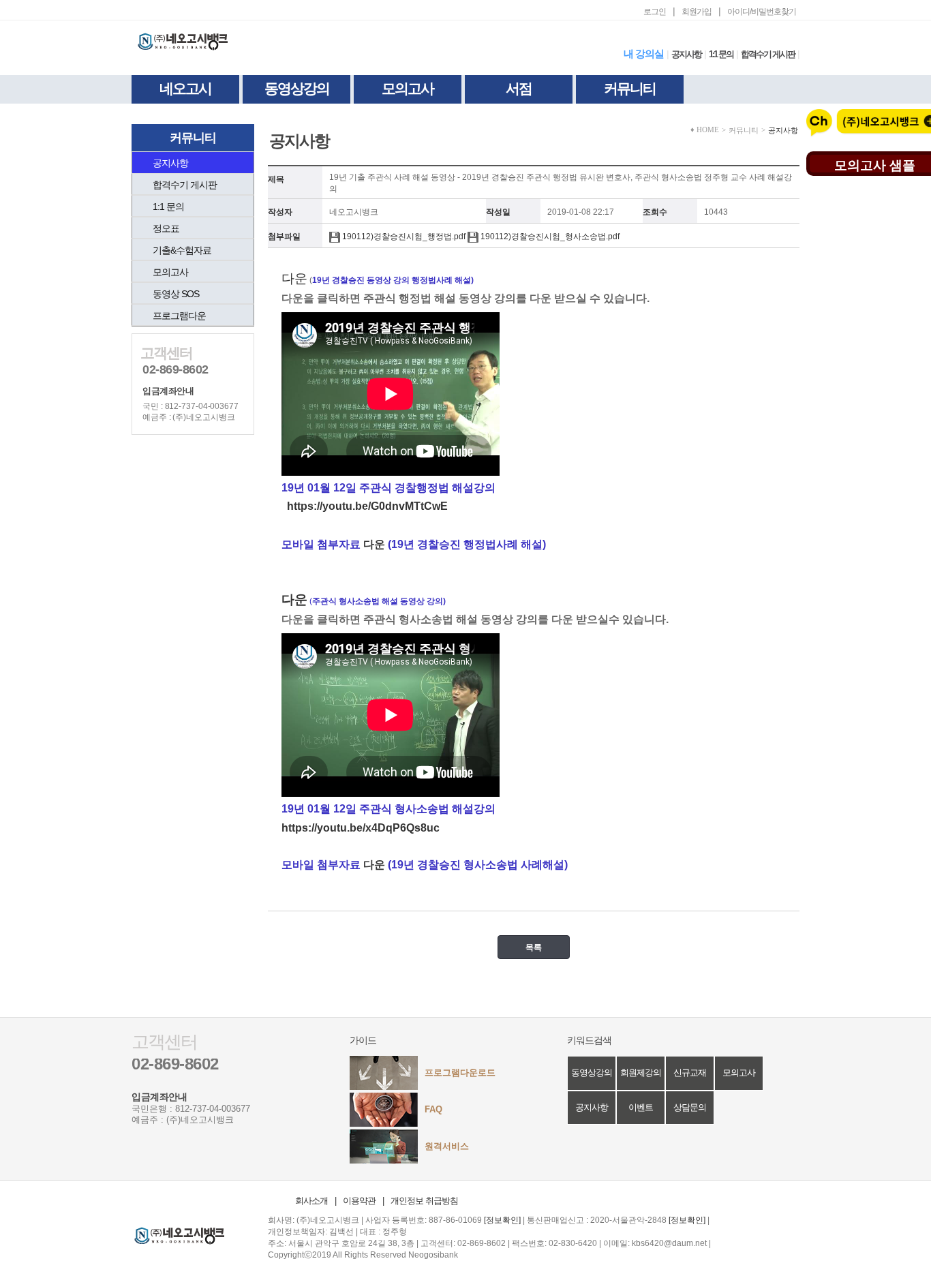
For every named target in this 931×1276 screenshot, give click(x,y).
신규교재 (689, 1072)
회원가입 (697, 11)
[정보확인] (502, 1220)
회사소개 (311, 1201)
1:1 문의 (721, 54)
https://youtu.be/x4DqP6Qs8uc (360, 828)
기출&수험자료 (182, 250)
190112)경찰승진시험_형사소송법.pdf (549, 236)
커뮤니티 (630, 88)
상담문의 (689, 1107)
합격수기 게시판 (768, 54)
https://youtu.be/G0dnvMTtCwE (367, 506)
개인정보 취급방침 (424, 1201)
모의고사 (407, 88)
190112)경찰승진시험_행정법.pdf (403, 236)
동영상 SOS (176, 293)
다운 (374, 544)
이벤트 (640, 1107)
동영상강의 (296, 88)
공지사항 (686, 54)
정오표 (166, 228)
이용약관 (359, 1201)
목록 (533, 947)
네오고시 (185, 88)
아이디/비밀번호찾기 (761, 11)
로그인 (654, 11)
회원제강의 (640, 1072)
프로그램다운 (179, 315)
